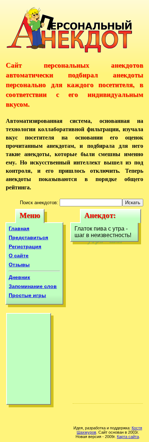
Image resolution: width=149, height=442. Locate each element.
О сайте (19, 255)
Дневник (19, 277)
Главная (19, 228)
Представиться (28, 237)
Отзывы (19, 264)
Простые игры (27, 295)
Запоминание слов (33, 286)
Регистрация (25, 246)
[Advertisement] (28, 360)
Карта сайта (128, 436)
